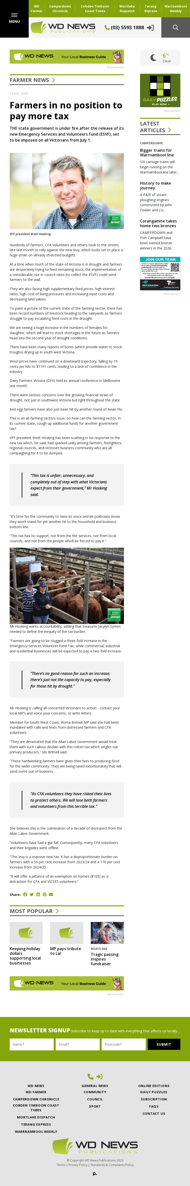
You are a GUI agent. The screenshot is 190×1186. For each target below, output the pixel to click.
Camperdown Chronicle (60, 8)
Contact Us (154, 1113)
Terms (60, 1165)
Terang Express (150, 8)
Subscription (154, 1099)
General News (95, 1086)
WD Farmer (37, 8)
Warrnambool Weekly (176, 8)
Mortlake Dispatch (127, 8)
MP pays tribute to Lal (65, 951)
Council (95, 1099)
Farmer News (29, 79)
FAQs (154, 1106)
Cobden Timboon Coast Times (95, 8)
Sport (95, 1106)
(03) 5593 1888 (127, 27)
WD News (36, 1086)
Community (95, 1092)
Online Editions (154, 1086)
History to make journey (155, 185)
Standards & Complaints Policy (112, 1165)
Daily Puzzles (153, 1092)
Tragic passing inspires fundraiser (105, 959)
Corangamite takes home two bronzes (158, 223)
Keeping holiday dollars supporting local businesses (25, 956)
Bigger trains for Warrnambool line (157, 153)
